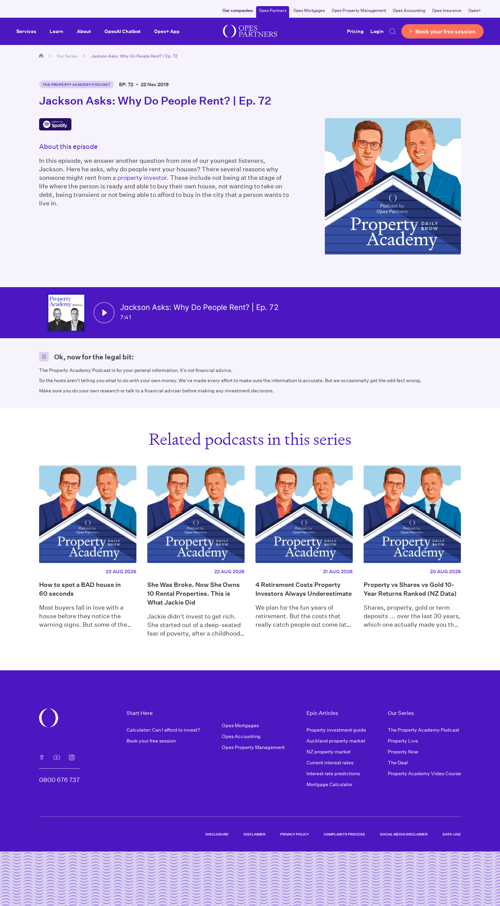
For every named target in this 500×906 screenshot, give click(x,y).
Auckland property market (335, 740)
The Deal (398, 762)
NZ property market (328, 751)
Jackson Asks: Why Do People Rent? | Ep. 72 (134, 56)
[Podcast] (42, 757)
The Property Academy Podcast (76, 84)
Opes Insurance (447, 10)
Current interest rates (329, 762)
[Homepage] (41, 55)
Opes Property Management (359, 10)
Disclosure (217, 834)
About (84, 31)
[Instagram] (72, 757)
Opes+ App (167, 31)
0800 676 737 (59, 780)
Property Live (403, 740)
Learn (56, 31)
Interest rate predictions (333, 773)
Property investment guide (336, 730)
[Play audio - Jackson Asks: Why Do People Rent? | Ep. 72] (104, 312)
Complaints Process (344, 834)
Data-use (452, 834)
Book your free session (151, 740)
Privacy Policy (294, 834)
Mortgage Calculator (329, 784)
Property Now (403, 751)
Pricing (355, 31)
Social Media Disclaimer (404, 834)
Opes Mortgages (309, 10)
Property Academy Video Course (424, 773)
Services (26, 31)
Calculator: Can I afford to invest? (163, 730)
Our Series (67, 56)
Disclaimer (254, 834)
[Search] (392, 31)
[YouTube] (57, 757)
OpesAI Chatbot (122, 31)
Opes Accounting (409, 10)
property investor (142, 177)
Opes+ (474, 10)
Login (377, 31)
